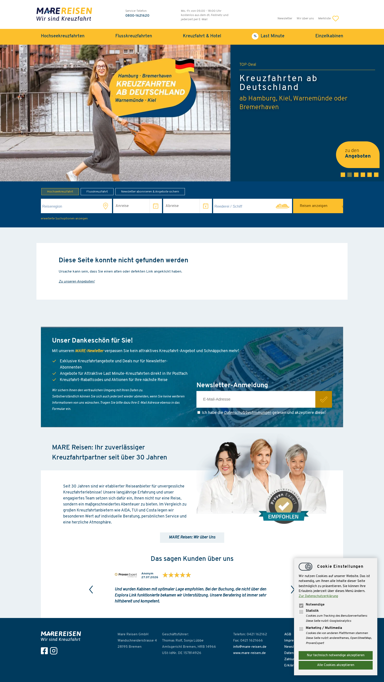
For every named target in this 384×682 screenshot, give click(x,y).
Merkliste (324, 18)
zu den (358, 153)
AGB (287, 634)
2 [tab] (349, 175)
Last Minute (272, 36)
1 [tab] (343, 175)
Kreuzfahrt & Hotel (202, 36)
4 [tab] (363, 175)
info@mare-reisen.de (249, 647)
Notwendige (315, 604)
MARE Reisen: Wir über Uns (192, 538)
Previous (91, 589)
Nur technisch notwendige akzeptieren (335, 655)
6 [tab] (376, 175)
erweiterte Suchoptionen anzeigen (64, 218)
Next (293, 589)
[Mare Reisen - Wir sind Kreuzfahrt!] (64, 15)
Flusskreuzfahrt (97, 191)
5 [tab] (369, 175)
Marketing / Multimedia (324, 628)
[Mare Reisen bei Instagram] (55, 651)
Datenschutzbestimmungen (247, 413)
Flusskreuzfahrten (133, 36)
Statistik (312, 611)
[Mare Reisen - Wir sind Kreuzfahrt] (62, 636)
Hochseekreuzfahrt (60, 191)
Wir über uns (305, 18)
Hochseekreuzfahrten (62, 36)
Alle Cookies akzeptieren (335, 665)
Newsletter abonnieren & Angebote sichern (150, 191)
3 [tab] (356, 175)
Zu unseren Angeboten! (77, 281)
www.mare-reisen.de (249, 653)
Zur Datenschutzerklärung (318, 596)
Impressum (293, 640)
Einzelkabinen (329, 36)
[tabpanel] (192, 113)
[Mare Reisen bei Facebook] (45, 651)
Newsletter (285, 18)
